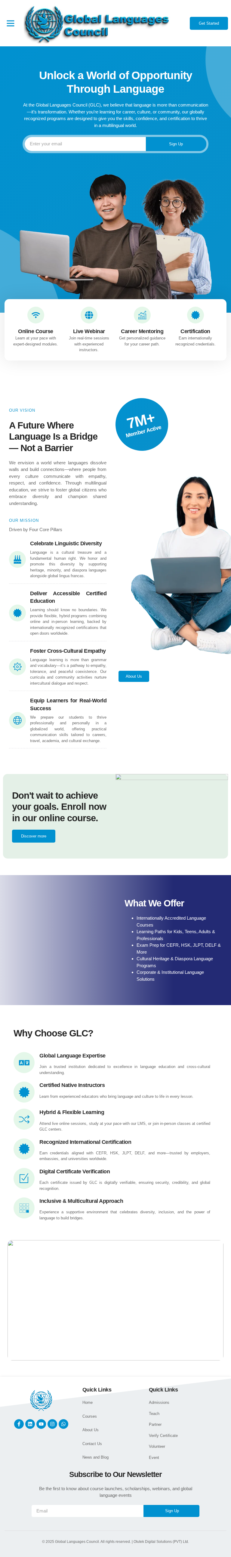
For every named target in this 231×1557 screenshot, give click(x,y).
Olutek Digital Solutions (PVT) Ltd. (161, 1542)
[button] (10, 23)
